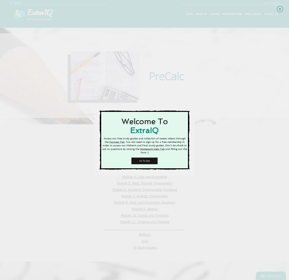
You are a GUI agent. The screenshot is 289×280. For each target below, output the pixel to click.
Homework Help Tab (152, 149)
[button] (280, 9)
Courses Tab (116, 142)
